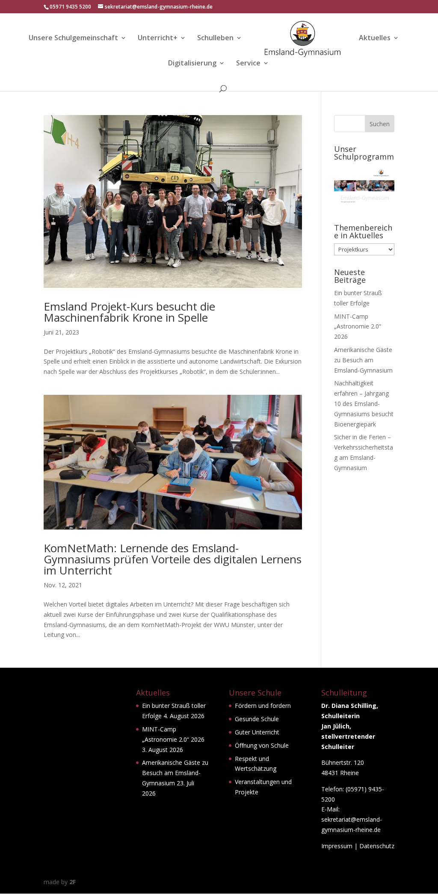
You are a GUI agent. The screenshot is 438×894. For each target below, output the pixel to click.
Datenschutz (376, 846)
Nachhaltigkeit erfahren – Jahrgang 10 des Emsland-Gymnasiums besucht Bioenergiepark (364, 403)
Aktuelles (375, 38)
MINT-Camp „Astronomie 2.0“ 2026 (357, 326)
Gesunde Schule (257, 719)
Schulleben (215, 38)
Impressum (336, 846)
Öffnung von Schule (262, 745)
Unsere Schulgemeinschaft (73, 38)
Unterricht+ (158, 38)
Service (248, 64)
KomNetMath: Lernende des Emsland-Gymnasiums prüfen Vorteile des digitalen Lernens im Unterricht (173, 559)
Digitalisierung (192, 64)
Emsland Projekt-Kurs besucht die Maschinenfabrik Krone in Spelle (129, 312)
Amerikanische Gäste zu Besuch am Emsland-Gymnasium (363, 360)
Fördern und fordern (263, 706)
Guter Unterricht (257, 732)
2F (72, 882)
